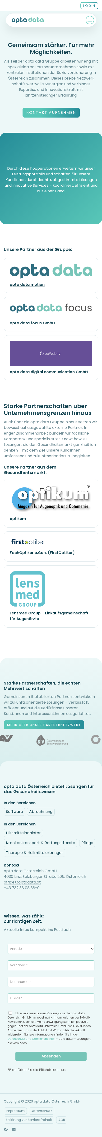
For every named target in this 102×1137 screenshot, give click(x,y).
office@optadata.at (22, 882)
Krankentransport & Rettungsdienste (40, 842)
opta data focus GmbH (32, 323)
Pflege (87, 842)
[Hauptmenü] (90, 20)
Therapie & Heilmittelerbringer (34, 852)
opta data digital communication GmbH (49, 372)
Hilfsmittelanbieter (23, 833)
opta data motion (27, 284)
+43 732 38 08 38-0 (22, 888)
